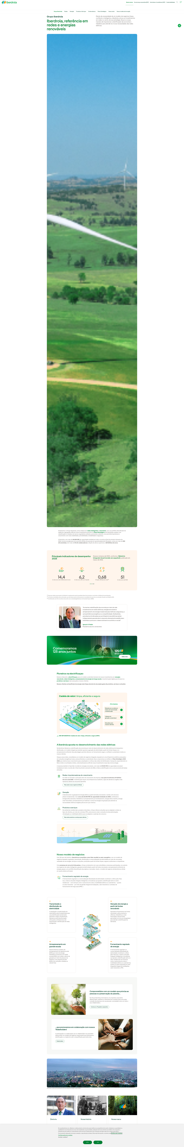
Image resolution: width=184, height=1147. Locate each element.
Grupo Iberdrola (58, 11)
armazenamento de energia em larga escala (88, 679)
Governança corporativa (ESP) (141, 2)
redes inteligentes (92, 530)
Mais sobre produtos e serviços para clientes (75, 817)
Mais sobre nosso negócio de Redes (73, 785)
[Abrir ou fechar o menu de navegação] (181, 3)
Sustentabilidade (170, 2)
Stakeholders (60, 1041)
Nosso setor (112, 11)
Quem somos (129, 2)
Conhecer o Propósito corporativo (99, 1007)
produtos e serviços (63, 681)
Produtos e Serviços (81, 11)
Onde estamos (92, 11)
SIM (98, 1142)
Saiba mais (125, 656)
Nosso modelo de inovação (123, 11)
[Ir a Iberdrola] (7, 3)
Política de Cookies (116, 1133)
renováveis (102, 530)
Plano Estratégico (102, 11)
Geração (72, 11)
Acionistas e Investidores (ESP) (157, 2)
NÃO (87, 1142)
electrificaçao (73, 677)
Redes (66, 11)
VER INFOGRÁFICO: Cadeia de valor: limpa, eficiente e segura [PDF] (79, 735)
